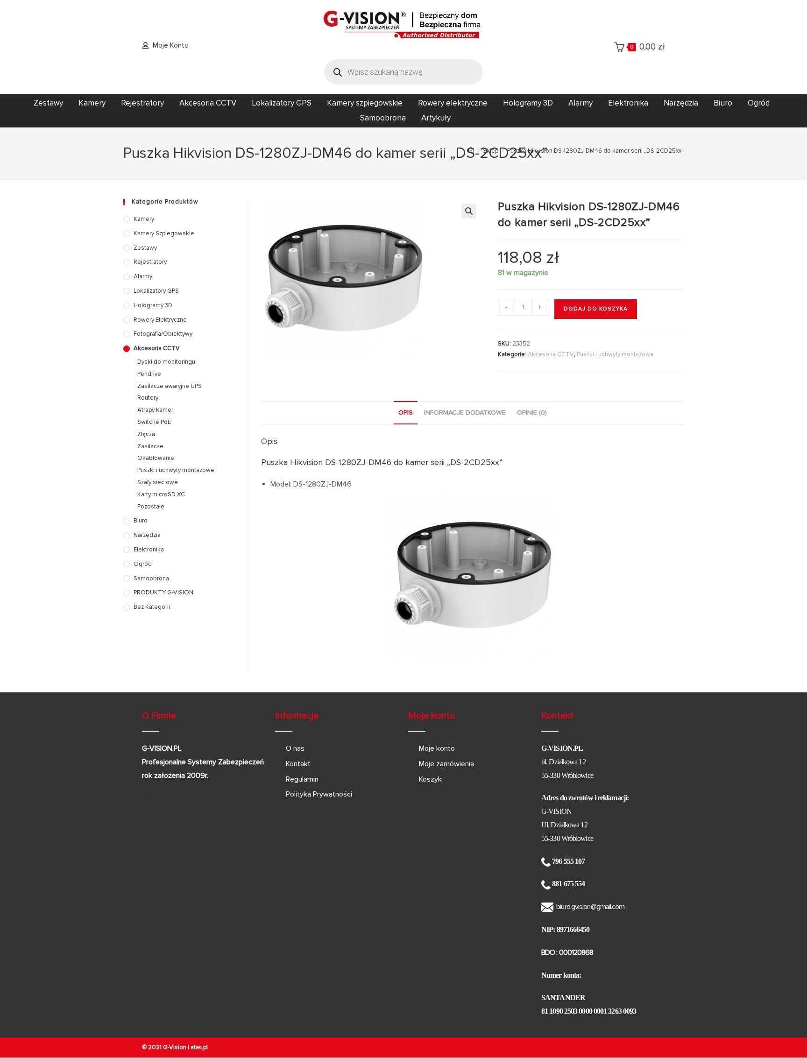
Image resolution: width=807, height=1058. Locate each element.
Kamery (92, 103)
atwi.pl (199, 1047)
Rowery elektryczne (453, 103)
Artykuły (436, 118)
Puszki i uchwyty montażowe (615, 354)
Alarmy (580, 103)
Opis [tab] (405, 412)
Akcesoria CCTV (207, 103)
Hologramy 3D (528, 103)
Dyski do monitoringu (166, 362)
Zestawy (48, 103)
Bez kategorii (152, 607)
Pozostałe (150, 506)
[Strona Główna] (471, 151)
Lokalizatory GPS (281, 103)
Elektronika (628, 103)
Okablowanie (155, 458)
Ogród (759, 103)
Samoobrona (383, 118)
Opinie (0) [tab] (532, 412)
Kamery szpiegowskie (365, 103)
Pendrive (149, 374)
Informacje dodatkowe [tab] (465, 412)
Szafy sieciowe (157, 482)
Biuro (723, 103)
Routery (147, 398)
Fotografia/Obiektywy (163, 334)
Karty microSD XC (161, 494)
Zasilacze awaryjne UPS (169, 386)
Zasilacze (150, 446)
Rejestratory (142, 103)
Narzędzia (681, 103)
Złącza (146, 434)
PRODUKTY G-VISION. (164, 592)
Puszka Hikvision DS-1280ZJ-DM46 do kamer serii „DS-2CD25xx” (595, 151)
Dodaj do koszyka (596, 308)
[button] (468, 211)
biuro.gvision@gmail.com (590, 906)
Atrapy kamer (155, 410)
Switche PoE (154, 422)
